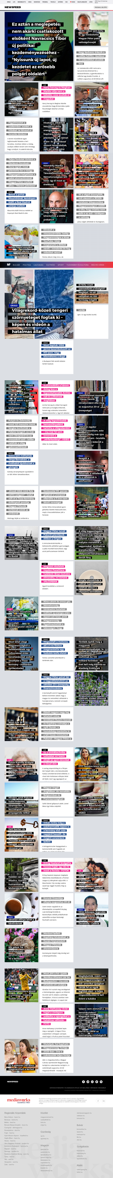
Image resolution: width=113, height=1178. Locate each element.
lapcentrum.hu (82, 1158)
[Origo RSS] (101, 1081)
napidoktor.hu (45, 1162)
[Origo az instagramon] (92, 1081)
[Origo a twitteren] (88, 1081)
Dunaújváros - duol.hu (12, 1130)
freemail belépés (101, 7)
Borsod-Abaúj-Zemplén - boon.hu (16, 1125)
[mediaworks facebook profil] (98, 1101)
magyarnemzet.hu (47, 1117)
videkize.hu (81, 1116)
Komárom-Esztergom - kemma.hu (16, 1146)
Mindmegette (22, 2)
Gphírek (60, 2)
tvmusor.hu (81, 1118)
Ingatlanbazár (82, 2)
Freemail (45, 2)
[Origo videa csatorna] (96, 1081)
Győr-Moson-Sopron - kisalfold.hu (16, 1135)
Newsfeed (37, 2)
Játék (90, 2)
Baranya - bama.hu (11, 1120)
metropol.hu (81, 1134)
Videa (29, 2)
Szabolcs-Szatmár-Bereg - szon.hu (16, 1154)
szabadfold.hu (45, 1120)
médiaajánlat (102, 1087)
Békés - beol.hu (9, 1122)
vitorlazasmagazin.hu (84, 1113)
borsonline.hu (81, 1129)
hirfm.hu (80, 1172)
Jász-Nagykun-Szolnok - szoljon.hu (16, 1143)
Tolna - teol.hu (9, 1157)
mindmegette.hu (46, 1165)
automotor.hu (45, 1152)
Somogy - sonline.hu (11, 1151)
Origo (8, 2)
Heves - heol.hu (9, 1141)
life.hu (79, 1137)
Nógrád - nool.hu (10, 1149)
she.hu (79, 1140)
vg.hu (42, 1136)
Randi (73, 2)
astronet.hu (45, 1149)
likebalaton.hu (45, 1160)
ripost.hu (80, 1132)
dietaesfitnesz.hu (46, 1170)
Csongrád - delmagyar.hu (13, 1127)
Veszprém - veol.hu (11, 1162)
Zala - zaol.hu (9, 1164)
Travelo (53, 2)
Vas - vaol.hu (8, 1159)
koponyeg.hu (81, 1153)
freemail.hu (81, 1151)
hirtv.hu (43, 1122)
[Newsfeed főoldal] (12, 1081)
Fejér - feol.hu (9, 1133)
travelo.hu (44, 1168)
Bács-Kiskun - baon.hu (12, 1117)
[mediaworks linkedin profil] (103, 1101)
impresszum (93, 1087)
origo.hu (43, 1125)
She (66, 2)
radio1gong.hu (82, 1169)
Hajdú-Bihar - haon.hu (12, 1138)
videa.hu (80, 1156)
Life (14, 2)
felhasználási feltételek (72, 1087)
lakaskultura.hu (46, 1155)
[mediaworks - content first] (18, 1101)
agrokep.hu (45, 1138)
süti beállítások (84, 1087)
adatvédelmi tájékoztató (57, 1087)
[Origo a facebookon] (83, 1081)
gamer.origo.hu (46, 1157)
